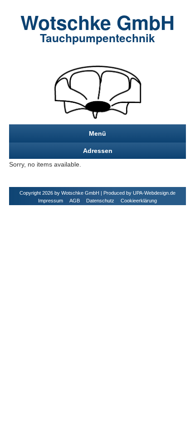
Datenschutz (100, 200)
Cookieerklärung (139, 200)
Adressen (97, 150)
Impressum (50, 200)
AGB (74, 200)
